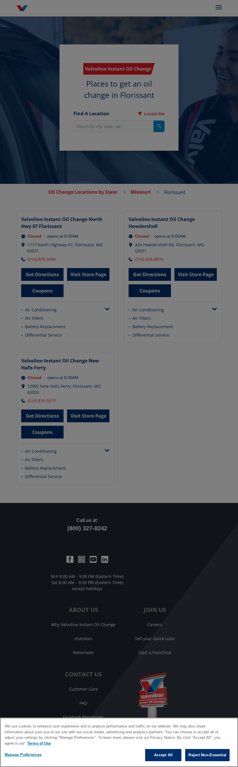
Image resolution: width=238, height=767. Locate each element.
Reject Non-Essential (207, 755)
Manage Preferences (23, 754)
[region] (119, 742)
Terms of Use (39, 743)
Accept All (163, 755)
